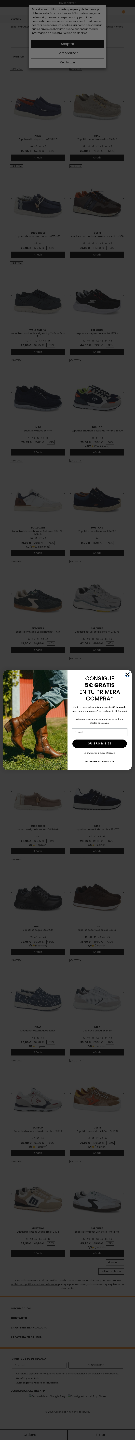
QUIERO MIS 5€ (99, 743)
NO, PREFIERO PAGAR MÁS (99, 761)
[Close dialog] (127, 674)
